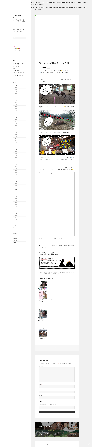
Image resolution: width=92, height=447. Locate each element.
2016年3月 (15, 206)
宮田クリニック (16, 68)
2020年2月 (15, 113)
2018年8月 (15, 145)
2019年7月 (15, 125)
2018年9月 (15, 142)
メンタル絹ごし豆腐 (44, 328)
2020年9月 (15, 104)
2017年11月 (15, 164)
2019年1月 (15, 136)
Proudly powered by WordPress (45, 444)
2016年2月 (15, 209)
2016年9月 (15, 194)
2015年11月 (15, 215)
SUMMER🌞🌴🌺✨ (17, 48)
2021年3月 (15, 93)
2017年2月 (15, 183)
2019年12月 (15, 117)
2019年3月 (15, 132)
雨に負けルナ (42, 289)
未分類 (14, 227)
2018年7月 (15, 147)
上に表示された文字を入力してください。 (47, 404)
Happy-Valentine (16, 63)
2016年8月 (15, 196)
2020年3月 (15, 110)
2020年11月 (15, 100)
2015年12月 (15, 213)
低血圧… (14, 55)
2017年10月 (15, 166)
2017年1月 (15, 185)
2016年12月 (15, 187)
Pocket (48, 67)
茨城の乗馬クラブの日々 (19, 16)
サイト (40, 395)
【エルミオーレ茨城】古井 (53, 348)
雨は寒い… (41, 318)
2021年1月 (15, 98)
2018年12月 (15, 138)
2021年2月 (15, 95)
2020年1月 (15, 115)
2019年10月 (15, 121)
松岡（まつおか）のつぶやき (18, 29)
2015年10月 (15, 217)
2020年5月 (15, 106)
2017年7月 (15, 172)
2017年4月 (15, 179)
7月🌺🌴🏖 (15, 46)
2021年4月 (15, 91)
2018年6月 (15, 149)
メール (41, 390)
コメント (41, 366)
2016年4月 (15, 204)
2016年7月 (15, 198)
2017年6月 (15, 174)
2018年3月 (15, 155)
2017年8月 (15, 170)
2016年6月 (15, 200)
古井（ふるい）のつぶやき (18, 31)
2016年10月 (15, 191)
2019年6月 (15, 127)
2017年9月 (15, 168)
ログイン (14, 236)
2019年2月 (15, 134)
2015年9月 (15, 219)
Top (89, 444)
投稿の (15, 238)
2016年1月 (15, 211)
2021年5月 (15, 89)
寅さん (14, 53)
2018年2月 (15, 157)
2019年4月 (15, 130)
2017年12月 (15, 162)
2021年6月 (15, 87)
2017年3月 (15, 181)
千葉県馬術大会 (42, 338)
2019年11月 (15, 119)
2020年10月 (15, 102)
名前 (40, 384)
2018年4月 (15, 153)
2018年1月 (15, 159)
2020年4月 (15, 108)
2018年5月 (15, 151)
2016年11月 (15, 189)
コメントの (16, 240)
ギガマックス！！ (16, 75)
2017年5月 (15, 177)
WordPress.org (16, 242)
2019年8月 (15, 123)
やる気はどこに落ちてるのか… (19, 50)
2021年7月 (15, 85)
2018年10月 (15, 140)
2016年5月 (15, 202)
